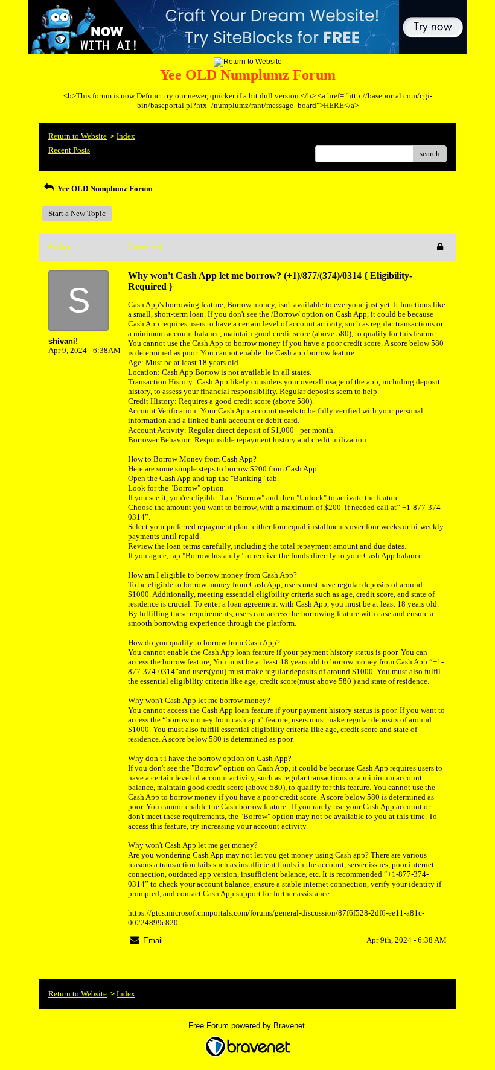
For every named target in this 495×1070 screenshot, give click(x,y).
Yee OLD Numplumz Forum (104, 188)
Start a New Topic (77, 213)
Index (126, 136)
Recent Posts (69, 149)
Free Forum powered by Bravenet (247, 1025)
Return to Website (77, 136)
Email (153, 940)
